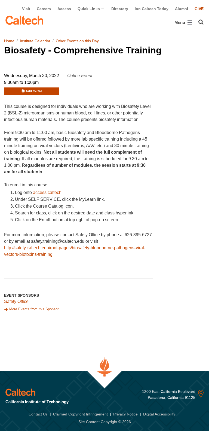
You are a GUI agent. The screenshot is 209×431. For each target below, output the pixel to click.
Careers (44, 9)
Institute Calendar (35, 41)
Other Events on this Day (77, 41)
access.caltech (47, 192)
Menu (180, 22)
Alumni (181, 9)
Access (64, 9)
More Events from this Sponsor (34, 309)
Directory (119, 9)
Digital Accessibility (159, 414)
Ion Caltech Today (151, 9)
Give (199, 9)
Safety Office (16, 301)
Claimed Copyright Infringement (80, 414)
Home (9, 41)
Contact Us (38, 414)
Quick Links (89, 9)
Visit (26, 9)
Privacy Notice (125, 414)
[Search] (201, 22)
